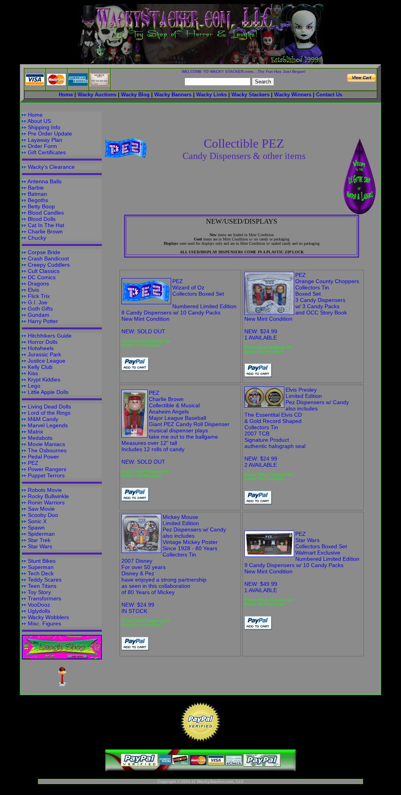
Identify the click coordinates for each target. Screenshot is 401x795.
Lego (34, 386)
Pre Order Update (50, 133)
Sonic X (37, 521)
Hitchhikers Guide (50, 335)
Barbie (36, 187)
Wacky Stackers (250, 95)
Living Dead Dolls (49, 406)
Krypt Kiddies (44, 379)
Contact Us (329, 95)
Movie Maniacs (46, 444)
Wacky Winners (292, 95)
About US (39, 121)
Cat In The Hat (46, 225)
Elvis (33, 290)
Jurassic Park (44, 354)
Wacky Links (211, 95)
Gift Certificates (47, 152)
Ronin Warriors (46, 502)
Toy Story (39, 592)
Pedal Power (43, 457)
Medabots (40, 438)
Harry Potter (43, 321)
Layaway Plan (45, 140)
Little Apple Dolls (48, 392)
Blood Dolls (42, 219)
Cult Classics (44, 271)
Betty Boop (41, 206)
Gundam (38, 315)
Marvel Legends (48, 425)
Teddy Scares (44, 579)
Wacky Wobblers (48, 617)
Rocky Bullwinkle (48, 496)
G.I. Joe (37, 302)
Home (35, 115)
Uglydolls (39, 611)
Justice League (46, 361)
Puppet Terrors (46, 475)
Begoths (38, 200)
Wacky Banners (172, 95)
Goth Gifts (40, 308)
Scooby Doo (43, 515)
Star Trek (39, 540)
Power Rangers (47, 469)
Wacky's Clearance (51, 167)
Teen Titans (42, 586)
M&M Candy (43, 419)
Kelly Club (40, 367)
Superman (41, 567)
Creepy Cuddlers (49, 265)
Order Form (42, 146)
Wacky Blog (135, 95)
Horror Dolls (43, 342)
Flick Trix (39, 296)
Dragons (38, 283)
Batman (37, 194)
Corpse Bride (44, 252)
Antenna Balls (44, 181)
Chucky (37, 238)
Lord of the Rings (49, 413)
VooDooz (39, 605)
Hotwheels (41, 348)
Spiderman (41, 534)
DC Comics (42, 277)
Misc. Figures (44, 623)
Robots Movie (45, 490)
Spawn (36, 527)
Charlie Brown (45, 231)
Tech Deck (41, 573)
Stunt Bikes (42, 561)
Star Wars (40, 546)
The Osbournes (47, 450)
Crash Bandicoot (48, 258)
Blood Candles (46, 213)
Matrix (35, 431)
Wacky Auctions (97, 95)
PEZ (33, 463)
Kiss (33, 373)
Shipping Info (44, 127)
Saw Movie (41, 509)
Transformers (44, 598)
